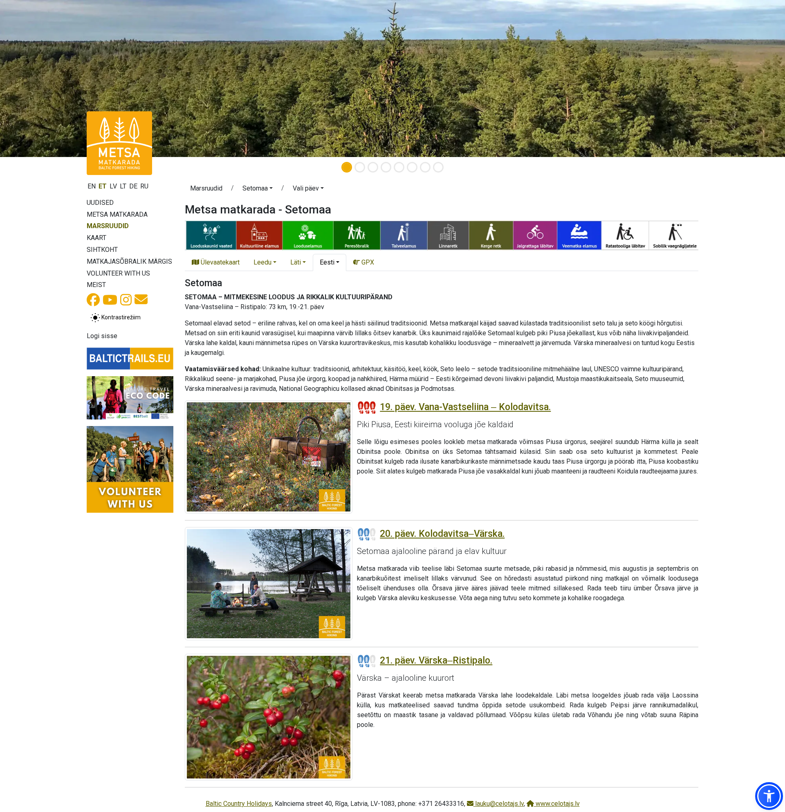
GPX (367, 262)
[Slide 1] (346, 167)
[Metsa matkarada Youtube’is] (110, 302)
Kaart (96, 238)
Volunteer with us (118, 273)
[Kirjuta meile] (141, 302)
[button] (257, 189)
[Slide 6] (412, 167)
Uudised (100, 202)
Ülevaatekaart (219, 262)
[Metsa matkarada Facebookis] (93, 302)
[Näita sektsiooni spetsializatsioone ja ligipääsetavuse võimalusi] (441, 235)
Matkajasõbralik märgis (129, 261)
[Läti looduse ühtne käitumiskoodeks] (130, 397)
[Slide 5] (399, 167)
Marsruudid (108, 226)
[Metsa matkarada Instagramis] (126, 302)
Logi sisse (102, 336)
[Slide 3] (373, 167)
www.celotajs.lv (557, 804)
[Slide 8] (438, 167)
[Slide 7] (425, 167)
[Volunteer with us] (130, 469)
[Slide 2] (359, 167)
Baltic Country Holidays (239, 804)
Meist (96, 285)
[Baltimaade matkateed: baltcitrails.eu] (130, 359)
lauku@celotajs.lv (498, 804)
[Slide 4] (386, 167)
